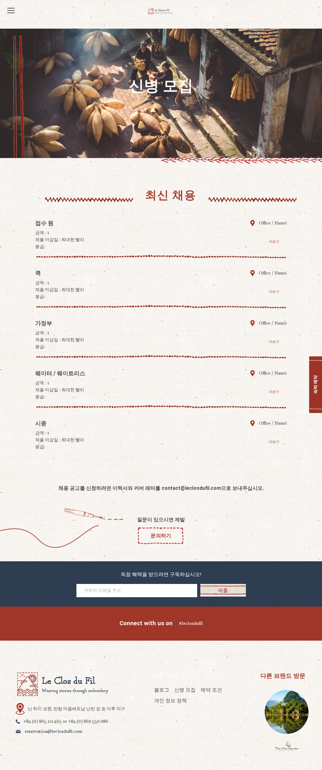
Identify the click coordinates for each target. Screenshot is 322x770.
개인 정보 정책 (170, 701)
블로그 (161, 690)
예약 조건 (211, 690)
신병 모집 (185, 690)
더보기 (274, 242)
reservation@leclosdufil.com (53, 731)
